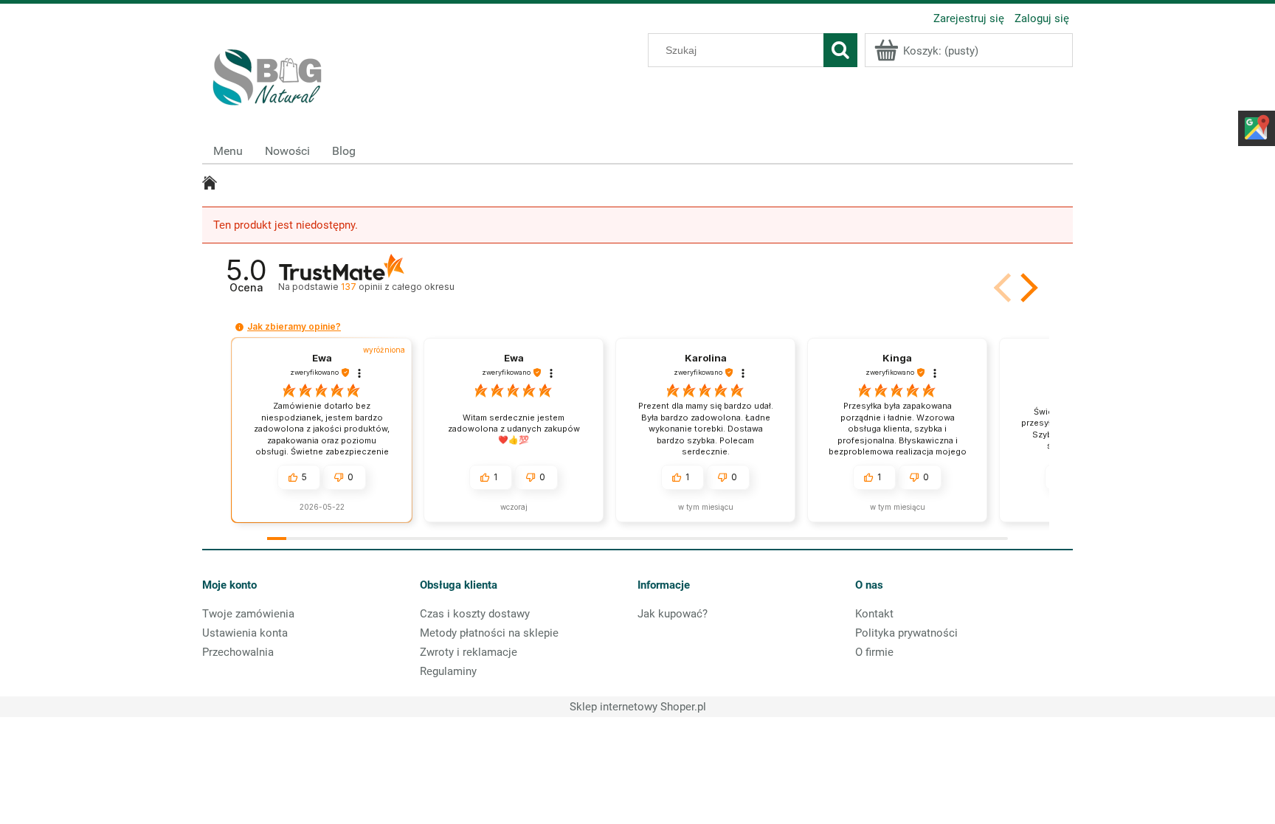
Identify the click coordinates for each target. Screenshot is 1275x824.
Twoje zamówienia (248, 613)
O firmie (874, 652)
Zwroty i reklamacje (468, 652)
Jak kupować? (673, 613)
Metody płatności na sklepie (489, 633)
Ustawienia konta (245, 633)
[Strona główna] (268, 74)
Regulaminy (448, 671)
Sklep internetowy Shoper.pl (638, 706)
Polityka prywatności (906, 633)
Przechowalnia (238, 652)
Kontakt (874, 613)
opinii (397, 286)
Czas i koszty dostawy (475, 613)
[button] (1026, 288)
